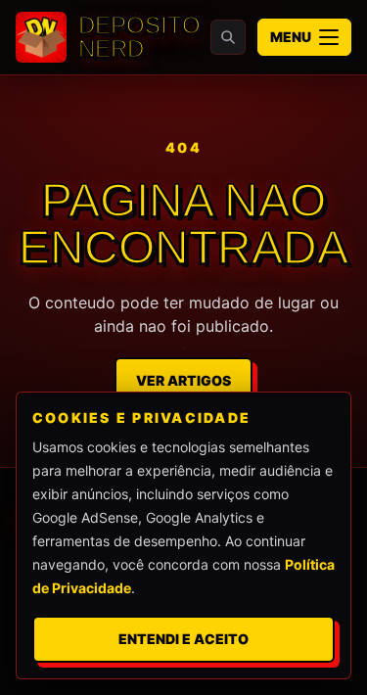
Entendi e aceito (183, 638)
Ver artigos (183, 380)
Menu (290, 36)
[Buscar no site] (228, 37)
